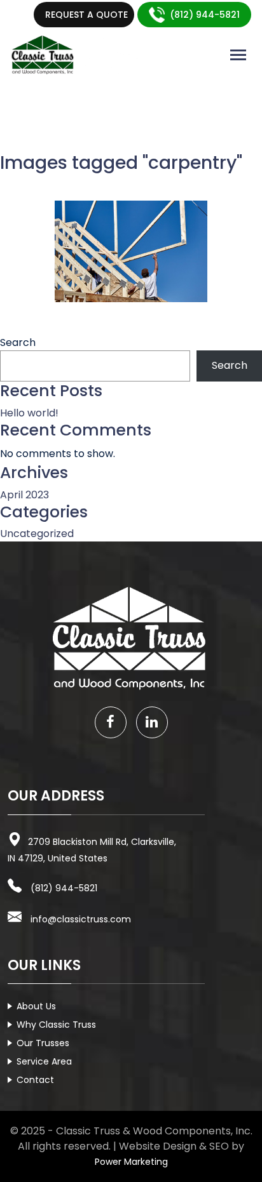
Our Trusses (43, 1043)
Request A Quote (86, 14)
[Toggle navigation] (238, 55)
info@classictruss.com (81, 919)
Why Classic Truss (56, 1024)
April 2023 (24, 495)
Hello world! (29, 413)
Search (18, 342)
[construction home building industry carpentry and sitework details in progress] (131, 251)
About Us (36, 1006)
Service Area (44, 1061)
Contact (35, 1079)
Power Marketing (131, 1161)
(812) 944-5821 (205, 14)
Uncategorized (37, 533)
